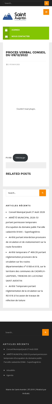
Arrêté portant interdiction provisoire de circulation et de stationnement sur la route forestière (26, 242)
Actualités (10, 370)
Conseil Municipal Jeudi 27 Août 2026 (27, 212)
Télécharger (20, 157)
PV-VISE (9, 157)
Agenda (16, 30)
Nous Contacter (21, 36)
